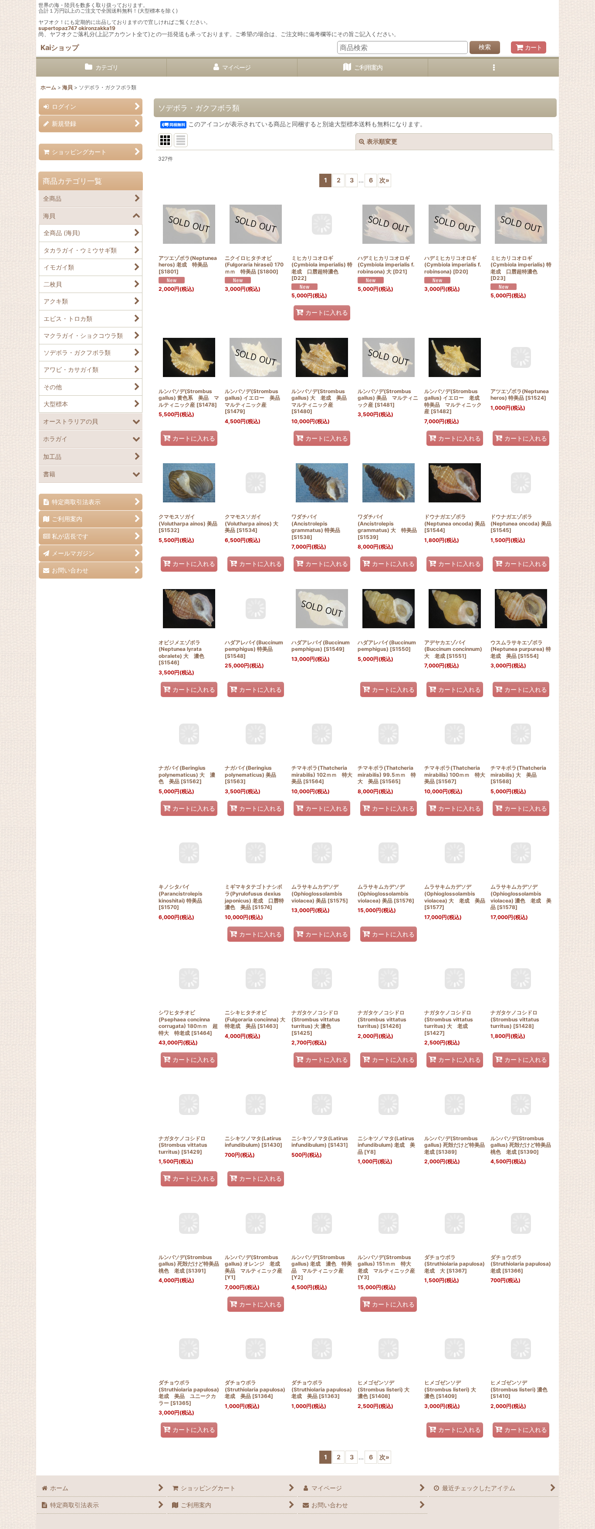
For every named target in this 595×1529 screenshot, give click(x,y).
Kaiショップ (60, 47)
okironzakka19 (96, 28)
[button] (493, 68)
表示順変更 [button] (382, 141)
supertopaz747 (57, 28)
